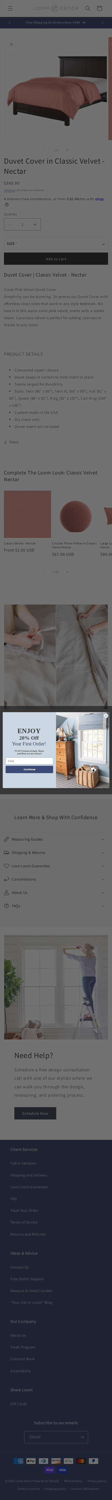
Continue (29, 769)
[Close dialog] (105, 715)
